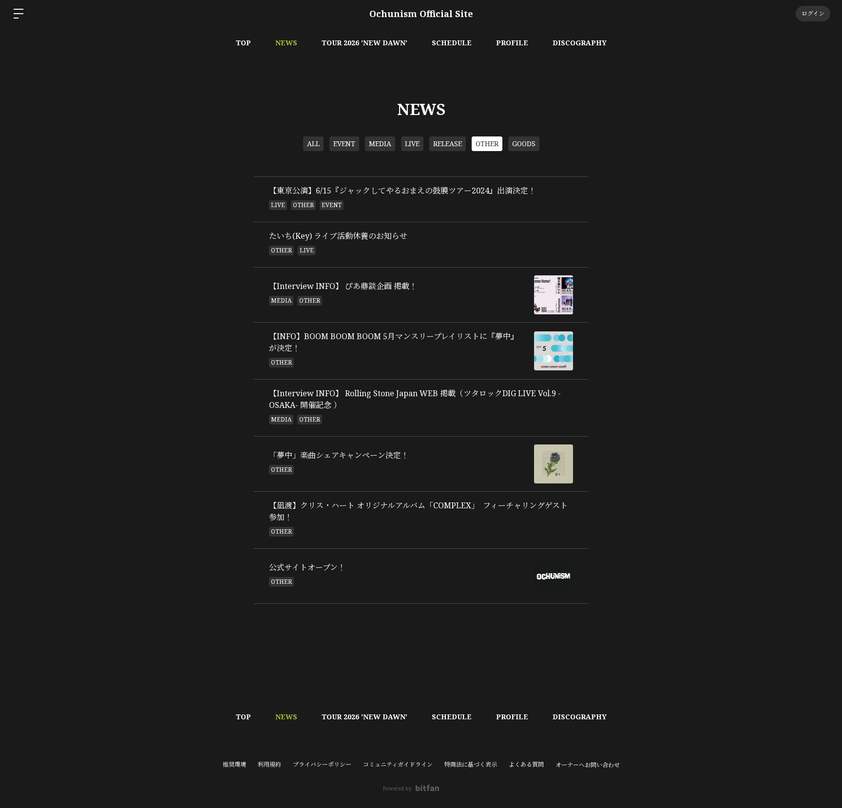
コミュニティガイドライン (398, 764)
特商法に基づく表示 (470, 764)
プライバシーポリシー (322, 764)
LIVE (412, 143)
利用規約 (269, 764)
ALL (313, 143)
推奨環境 (234, 764)
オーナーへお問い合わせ (587, 765)
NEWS (286, 42)
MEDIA (380, 143)
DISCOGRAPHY (580, 42)
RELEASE (447, 143)
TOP (243, 42)
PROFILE (512, 42)
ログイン (813, 13)
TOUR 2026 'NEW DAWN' (364, 42)
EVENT (344, 143)
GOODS (524, 143)
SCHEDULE (452, 42)
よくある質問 (526, 764)
